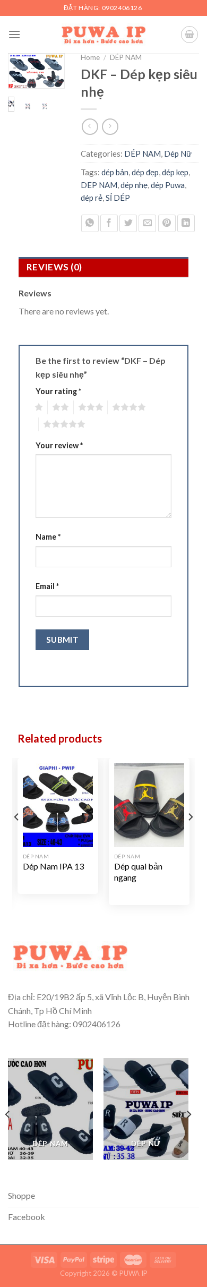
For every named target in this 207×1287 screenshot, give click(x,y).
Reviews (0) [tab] (54, 266)
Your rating (58, 391)
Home (90, 57)
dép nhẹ (134, 185)
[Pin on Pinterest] (167, 223)
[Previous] (21, 77)
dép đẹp (145, 172)
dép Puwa (168, 185)
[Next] (51, 77)
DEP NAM (99, 185)
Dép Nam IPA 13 (53, 866)
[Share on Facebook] (109, 223)
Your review (59, 445)
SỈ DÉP (118, 197)
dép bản (114, 172)
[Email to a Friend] (147, 223)
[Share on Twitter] (128, 223)
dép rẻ (91, 197)
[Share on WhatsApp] (90, 223)
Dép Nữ (178, 153)
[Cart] (189, 34)
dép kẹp (175, 172)
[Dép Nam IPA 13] (58, 805)
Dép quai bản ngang (138, 871)
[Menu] (14, 34)
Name (48, 536)
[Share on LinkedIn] (186, 223)
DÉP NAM (126, 57)
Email (47, 586)
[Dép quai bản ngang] (149, 805)
